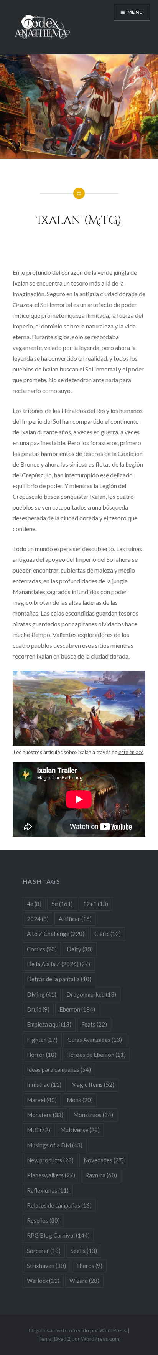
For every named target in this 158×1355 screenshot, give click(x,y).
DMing (41, 994)
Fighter (42, 1039)
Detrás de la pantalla (59, 978)
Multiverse (80, 1129)
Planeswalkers (51, 1175)
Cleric (107, 933)
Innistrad (44, 1084)
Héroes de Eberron (96, 1054)
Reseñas (43, 1220)
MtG (38, 1129)
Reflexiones (48, 1190)
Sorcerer (44, 1250)
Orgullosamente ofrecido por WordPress (78, 1330)
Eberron (77, 1009)
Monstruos (93, 1114)
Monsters (45, 1114)
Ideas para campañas (59, 1069)
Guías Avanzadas (94, 1039)
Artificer (75, 918)
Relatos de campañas (59, 1205)
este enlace (130, 752)
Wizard (84, 1280)
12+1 (95, 903)
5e (62, 903)
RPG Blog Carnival (58, 1235)
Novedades (104, 1160)
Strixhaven (46, 1265)
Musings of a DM (54, 1145)
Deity (80, 949)
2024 (38, 918)
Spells (84, 1250)
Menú (135, 12)
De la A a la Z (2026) (58, 964)
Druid (38, 1009)
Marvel (42, 1099)
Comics (42, 949)
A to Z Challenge (55, 933)
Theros (89, 1265)
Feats (94, 1024)
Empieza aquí (49, 1024)
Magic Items (92, 1084)
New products (50, 1160)
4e (34, 903)
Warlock (43, 1280)
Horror (41, 1054)
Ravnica (101, 1175)
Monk (80, 1099)
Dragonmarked (91, 994)
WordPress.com (100, 1338)
